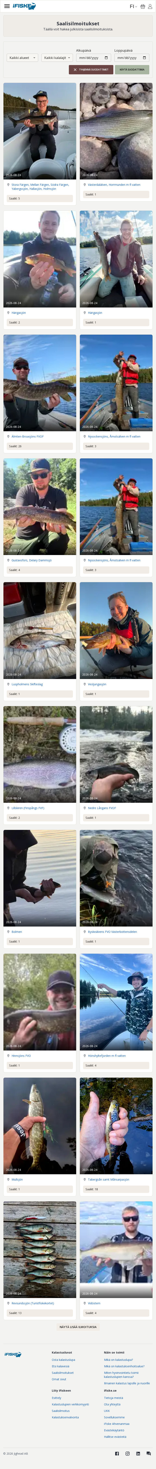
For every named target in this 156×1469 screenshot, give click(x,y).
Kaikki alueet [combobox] (19, 58)
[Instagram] (128, 1454)
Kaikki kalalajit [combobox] (55, 58)
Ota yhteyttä (112, 1404)
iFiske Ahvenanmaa (116, 1424)
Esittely (56, 1398)
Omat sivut (59, 1379)
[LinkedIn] (138, 1454)
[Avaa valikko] (7, 6)
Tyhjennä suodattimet (93, 69)
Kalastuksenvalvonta (65, 1417)
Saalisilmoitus (61, 1411)
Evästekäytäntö (114, 1430)
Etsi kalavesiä (60, 1366)
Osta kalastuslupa (63, 1360)
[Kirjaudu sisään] (150, 7)
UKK (107, 1411)
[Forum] (149, 1454)
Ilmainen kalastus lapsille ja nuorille (127, 1383)
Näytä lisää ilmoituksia (78, 1327)
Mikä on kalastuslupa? (118, 1360)
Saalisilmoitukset (63, 1373)
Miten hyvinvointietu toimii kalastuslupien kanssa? (121, 1375)
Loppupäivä (123, 50)
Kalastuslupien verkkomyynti (70, 1404)
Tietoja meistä (113, 1398)
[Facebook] (117, 1454)
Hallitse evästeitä (115, 1437)
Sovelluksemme (114, 1417)
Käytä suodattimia (132, 69)
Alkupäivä (83, 50)
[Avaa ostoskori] (142, 6)
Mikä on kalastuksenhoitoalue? (124, 1366)
